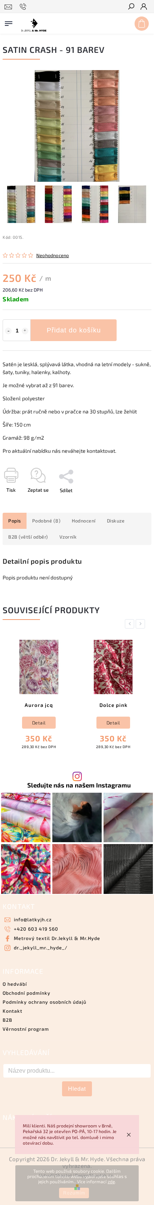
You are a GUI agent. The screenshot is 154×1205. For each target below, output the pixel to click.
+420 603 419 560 (36, 929)
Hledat (77, 1088)
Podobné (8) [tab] (46, 521)
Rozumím (74, 1193)
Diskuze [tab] (116, 521)
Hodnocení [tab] (84, 521)
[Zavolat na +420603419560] (24, 6)
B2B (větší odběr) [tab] (28, 537)
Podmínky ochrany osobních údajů (44, 1002)
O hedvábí (15, 984)
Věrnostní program (26, 1029)
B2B (7, 1020)
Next (141, 624)
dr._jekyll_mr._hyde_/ (41, 948)
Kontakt (12, 1011)
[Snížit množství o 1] (8, 331)
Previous (130, 624)
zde (111, 1181)
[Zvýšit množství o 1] (25, 331)
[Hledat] (130, 7)
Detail (39, 723)
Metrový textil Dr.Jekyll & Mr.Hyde (57, 938)
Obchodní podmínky (26, 993)
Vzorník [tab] (68, 537)
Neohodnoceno (52, 255)
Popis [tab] (14, 521)
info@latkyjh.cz (33, 919)
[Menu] (8, 22)
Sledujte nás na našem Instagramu (79, 785)
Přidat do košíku (74, 330)
